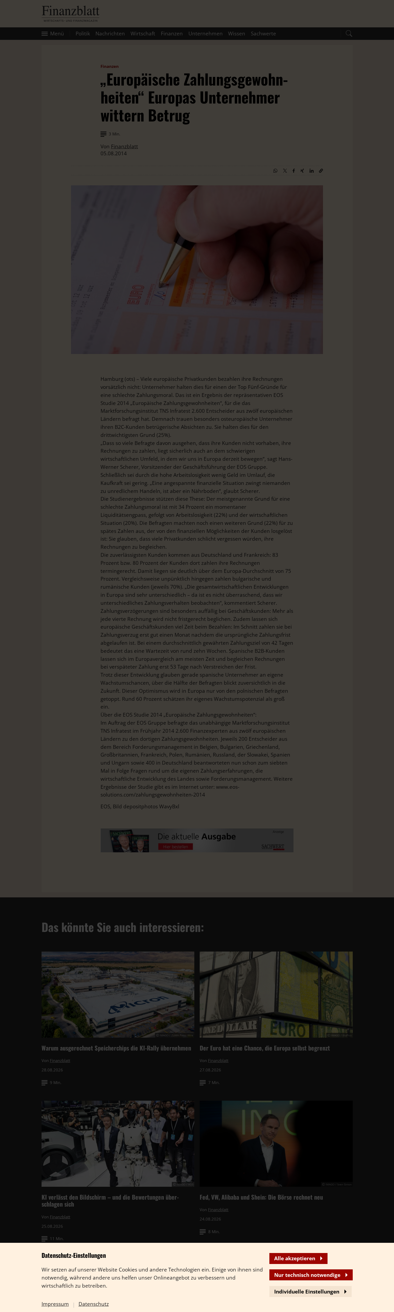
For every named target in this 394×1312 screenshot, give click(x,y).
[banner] (197, 656)
